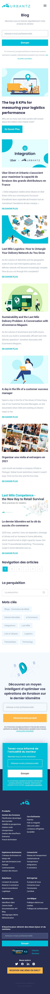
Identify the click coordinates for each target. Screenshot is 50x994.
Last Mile (26, 625)
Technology (27, 642)
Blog (4, 912)
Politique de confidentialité (37, 909)
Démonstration (8, 918)
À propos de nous (34, 882)
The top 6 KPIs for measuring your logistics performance (23, 107)
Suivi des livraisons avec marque (11, 863)
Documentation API (9, 909)
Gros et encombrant (10, 888)
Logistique (6, 891)
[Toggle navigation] (45, 6)
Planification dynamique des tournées (11, 819)
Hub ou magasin (33, 823)
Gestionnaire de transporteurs (33, 860)
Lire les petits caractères (24, 731)
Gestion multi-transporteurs (7, 828)
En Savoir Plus (12, 129)
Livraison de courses (10, 882)
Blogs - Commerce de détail (16, 609)
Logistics (28, 633)
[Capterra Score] (19, 953)
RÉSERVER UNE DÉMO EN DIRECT (25, 970)
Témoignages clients (10, 915)
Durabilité (30, 832)
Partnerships (10, 642)
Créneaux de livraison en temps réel (11, 857)
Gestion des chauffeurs (11, 833)
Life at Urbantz (11, 633)
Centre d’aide (7, 906)
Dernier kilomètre (12, 617)
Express (30, 820)
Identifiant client (8, 902)
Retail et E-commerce (10, 885)
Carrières (30, 891)
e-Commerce (31, 617)
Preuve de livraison (9, 840)
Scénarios (6, 836)
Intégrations (32, 865)
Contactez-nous (33, 885)
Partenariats (32, 888)
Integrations (9, 625)
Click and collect (33, 826)
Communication (8, 868)
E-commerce (32, 868)
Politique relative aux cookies (35, 904)
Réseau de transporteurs (37, 855)
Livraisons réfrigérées (35, 829)
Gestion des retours (9, 871)
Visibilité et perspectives (11, 824)
